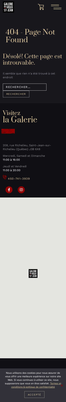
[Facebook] (8, 190)
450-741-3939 (19, 178)
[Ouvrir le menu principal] (56, 7)
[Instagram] (21, 190)
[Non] (61, 385)
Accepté (34, 394)
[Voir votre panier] (42, 7)
